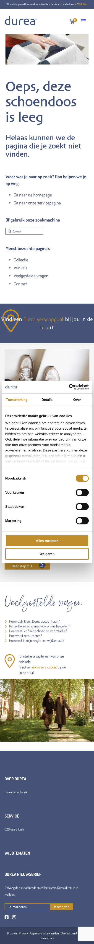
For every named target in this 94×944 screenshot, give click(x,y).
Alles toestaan (47, 541)
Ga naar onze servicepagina (37, 203)
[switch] (82, 492)
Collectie (21, 260)
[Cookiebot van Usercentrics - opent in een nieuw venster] (69, 387)
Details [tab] (47, 400)
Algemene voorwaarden (44, 933)
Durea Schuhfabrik (16, 792)
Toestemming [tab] (17, 400)
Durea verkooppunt (44, 318)
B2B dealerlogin (14, 829)
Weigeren (47, 554)
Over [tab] (77, 400)
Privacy (23, 933)
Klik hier (83, 4)
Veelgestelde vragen (31, 276)
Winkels (20, 268)
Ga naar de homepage (33, 195)
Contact (20, 283)
